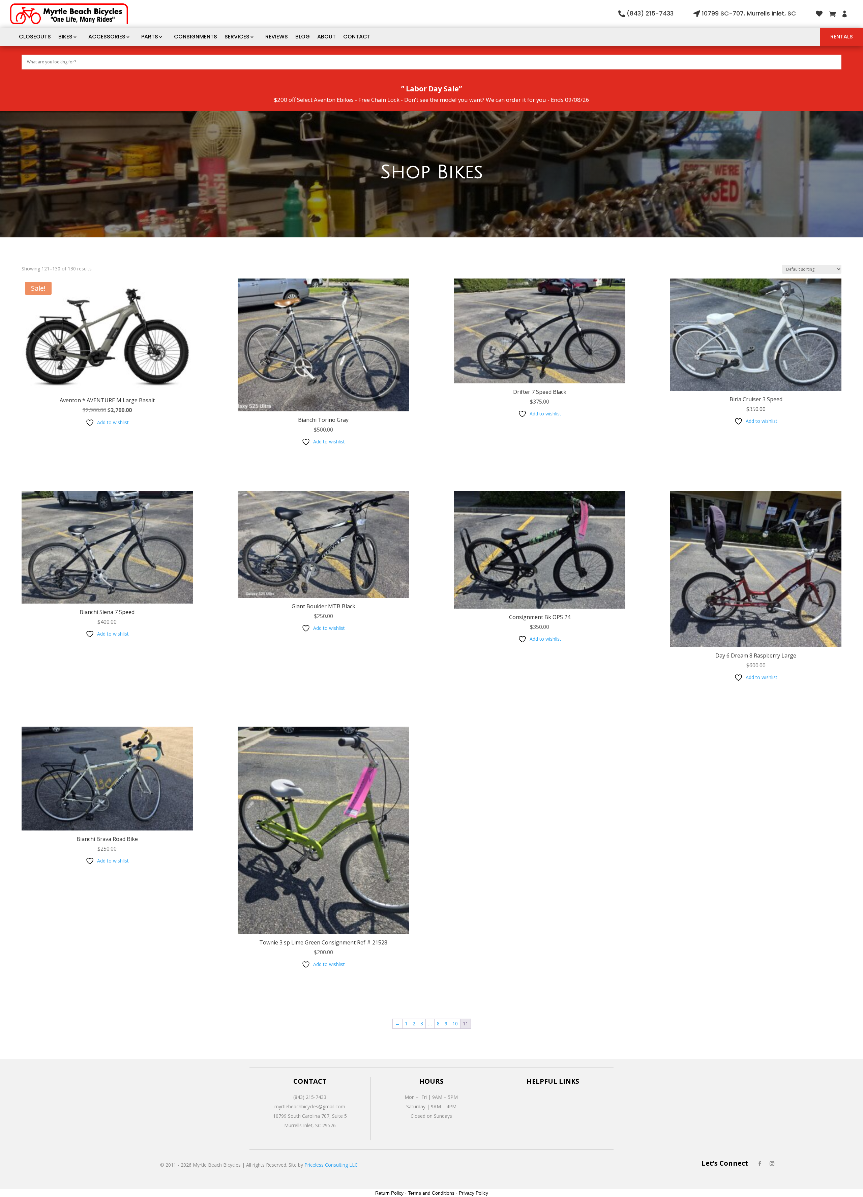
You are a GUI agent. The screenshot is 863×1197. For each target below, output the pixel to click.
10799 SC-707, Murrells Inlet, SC (749, 13)
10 (455, 1023)
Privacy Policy (473, 1193)
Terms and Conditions (431, 1193)
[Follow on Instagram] (772, 1163)
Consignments (195, 36)
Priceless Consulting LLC (331, 1165)
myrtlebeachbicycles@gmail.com (309, 1106)
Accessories (106, 36)
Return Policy (389, 1193)
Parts (149, 36)
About (326, 36)
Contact (356, 36)
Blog (302, 36)
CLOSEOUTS (35, 36)
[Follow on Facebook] (760, 1163)
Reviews (276, 36)
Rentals (841, 36)
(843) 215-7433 (650, 13)
